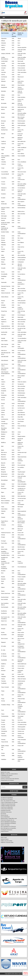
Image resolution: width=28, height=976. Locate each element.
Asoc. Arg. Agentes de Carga (8, 800)
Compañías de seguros (6, 775)
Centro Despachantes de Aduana (9, 802)
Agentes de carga (5, 772)
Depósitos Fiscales (5, 810)
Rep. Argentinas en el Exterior (8, 826)
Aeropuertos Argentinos (7, 797)
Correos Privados (5, 777)
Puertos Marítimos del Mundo (8, 823)
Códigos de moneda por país (14, 21)
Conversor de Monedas (7, 807)
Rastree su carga (5, 824)
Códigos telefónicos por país (8, 805)
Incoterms (3, 813)
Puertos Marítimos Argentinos (8, 821)
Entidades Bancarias (6, 812)
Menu (4, 17)
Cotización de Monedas (7, 808)
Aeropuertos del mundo (7, 799)
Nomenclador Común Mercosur (9, 818)
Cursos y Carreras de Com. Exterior (10, 778)
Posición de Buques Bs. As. (7, 820)
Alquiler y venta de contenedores (9, 773)
